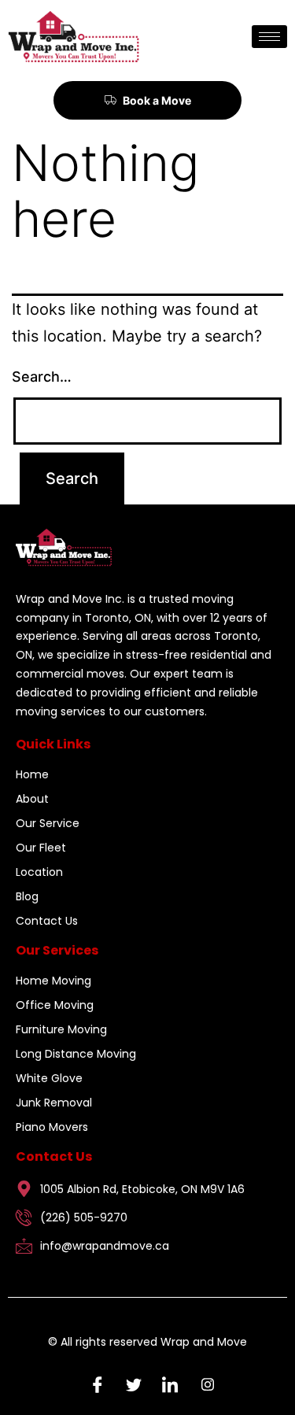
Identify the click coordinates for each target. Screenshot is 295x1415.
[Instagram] (202, 1383)
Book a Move (157, 100)
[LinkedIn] (166, 1383)
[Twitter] (130, 1383)
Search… (42, 376)
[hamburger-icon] (269, 36)
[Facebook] (93, 1383)
